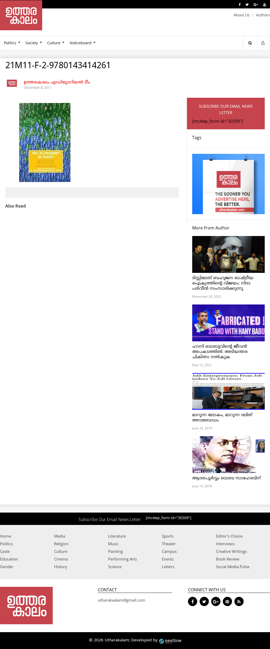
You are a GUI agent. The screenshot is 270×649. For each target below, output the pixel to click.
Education (9, 559)
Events (168, 559)
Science (115, 566)
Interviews (225, 543)
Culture (53, 42)
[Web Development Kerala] (170, 640)
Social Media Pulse (232, 566)
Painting (115, 551)
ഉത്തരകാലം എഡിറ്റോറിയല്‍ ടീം (57, 82)
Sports (167, 536)
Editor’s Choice (229, 536)
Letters (168, 566)
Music (113, 543)
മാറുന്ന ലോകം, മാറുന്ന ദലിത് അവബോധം (222, 417)
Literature (117, 536)
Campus (169, 551)
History (60, 566)
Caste (5, 551)
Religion (61, 543)
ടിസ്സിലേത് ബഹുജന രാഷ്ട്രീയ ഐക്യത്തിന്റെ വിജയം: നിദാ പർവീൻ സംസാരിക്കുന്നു (222, 283)
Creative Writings (231, 551)
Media (59, 536)
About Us (242, 14)
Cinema (61, 559)
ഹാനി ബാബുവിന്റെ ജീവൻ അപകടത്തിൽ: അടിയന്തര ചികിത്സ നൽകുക (220, 352)
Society (32, 42)
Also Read (15, 206)
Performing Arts (122, 559)
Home (5, 536)
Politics (6, 543)
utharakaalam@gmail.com (121, 600)
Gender (6, 566)
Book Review (227, 559)
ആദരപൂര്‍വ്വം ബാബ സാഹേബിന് (226, 478)
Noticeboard (80, 42)
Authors (263, 14)
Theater (169, 543)
